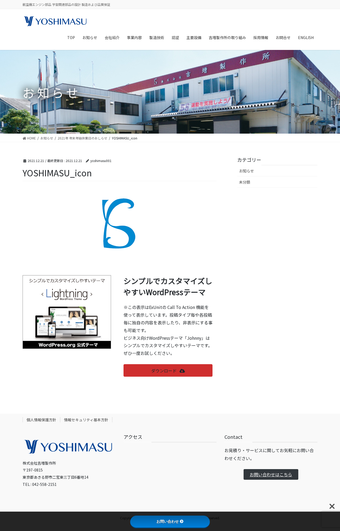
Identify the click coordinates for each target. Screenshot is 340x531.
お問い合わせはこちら (271, 474)
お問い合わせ (167, 521)
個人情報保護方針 (41, 419)
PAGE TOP (327, 510)
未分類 (244, 182)
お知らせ (246, 170)
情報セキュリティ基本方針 (86, 419)
